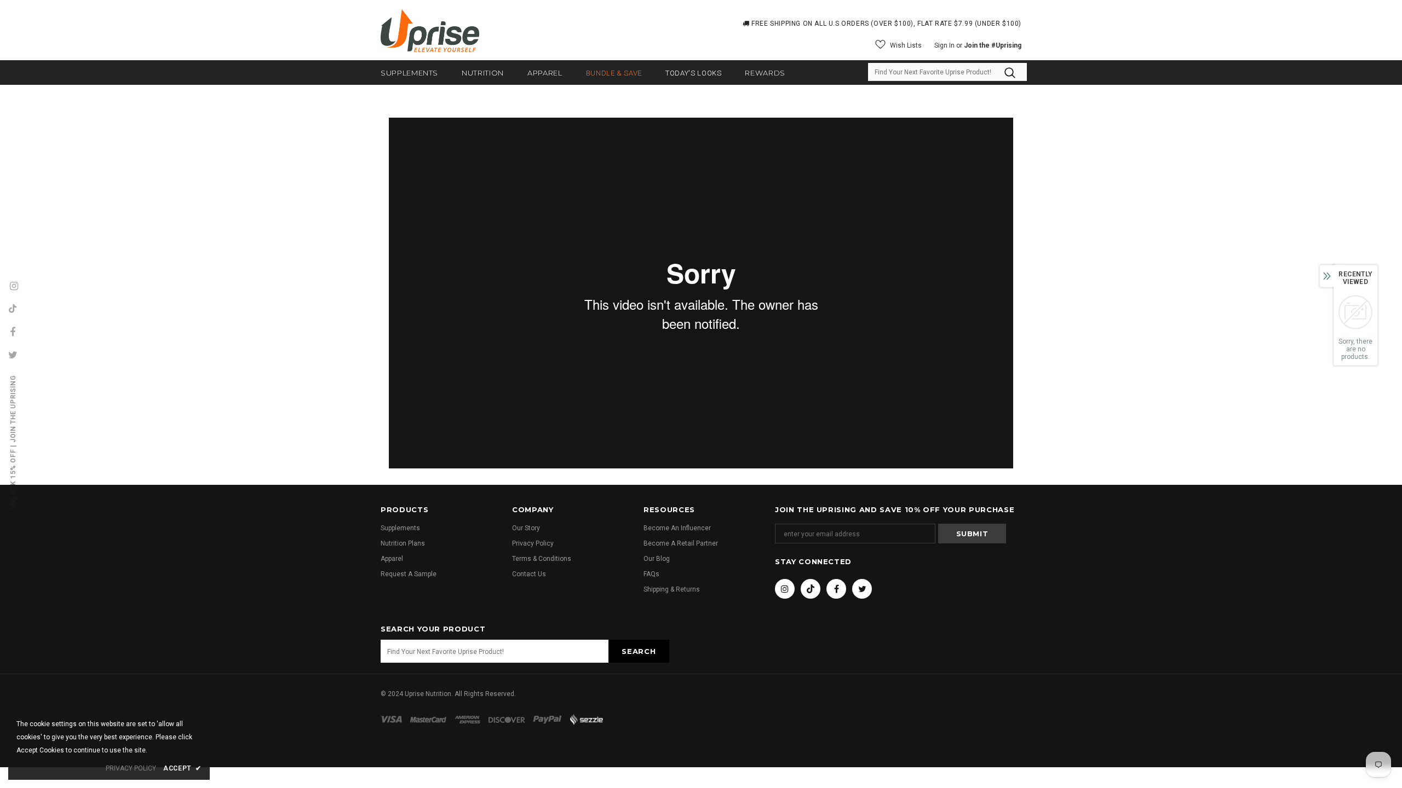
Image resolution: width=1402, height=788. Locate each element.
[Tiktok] (810, 589)
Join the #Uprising (992, 45)
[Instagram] (785, 589)
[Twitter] (862, 589)
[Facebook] (836, 589)
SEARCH (639, 651)
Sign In (945, 45)
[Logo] (430, 30)
